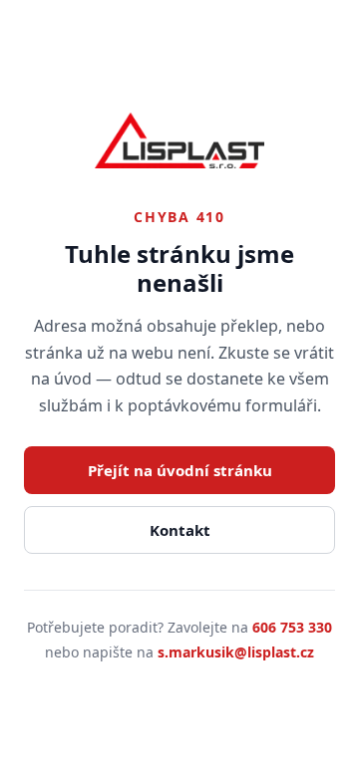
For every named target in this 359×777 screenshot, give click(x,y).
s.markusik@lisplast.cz (236, 652)
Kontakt (180, 530)
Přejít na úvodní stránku (180, 470)
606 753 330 (292, 627)
